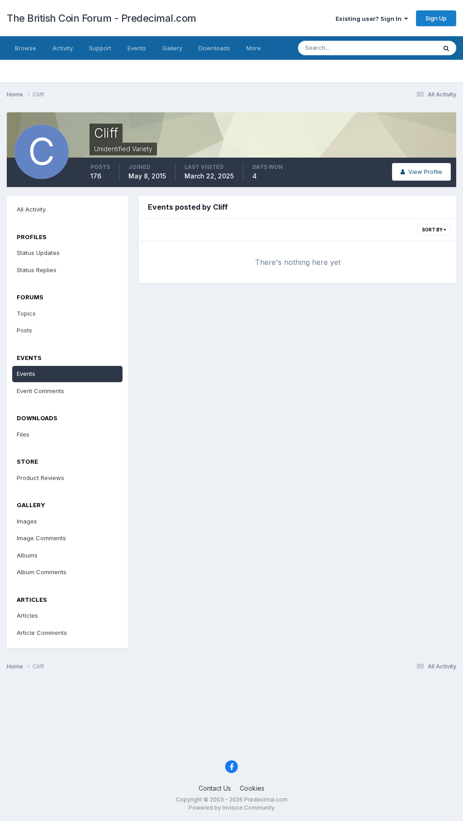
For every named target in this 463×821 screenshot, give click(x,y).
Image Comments (41, 538)
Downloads (214, 48)
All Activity (31, 209)
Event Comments (40, 390)
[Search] (446, 48)
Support (100, 48)
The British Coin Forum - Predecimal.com (101, 18)
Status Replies (37, 270)
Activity (62, 48)
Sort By (433, 229)
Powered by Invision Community (231, 807)
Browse (25, 48)
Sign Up (436, 18)
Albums (27, 555)
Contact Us (214, 788)
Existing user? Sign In (369, 18)
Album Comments (41, 572)
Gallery (172, 48)
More (253, 48)
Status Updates (403, 47)
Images (27, 521)
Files (23, 434)
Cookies (252, 788)
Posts (24, 330)
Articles (27, 615)
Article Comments (42, 632)
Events (137, 48)
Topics (26, 313)
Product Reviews (40, 477)
